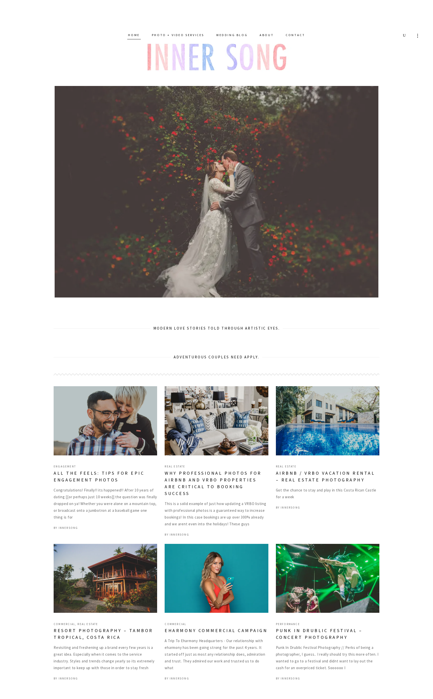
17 (236, 297)
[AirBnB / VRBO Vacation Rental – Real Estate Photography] (327, 431)
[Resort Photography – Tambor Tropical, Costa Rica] (105, 589)
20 (254, 297)
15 (225, 297)
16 (231, 297)
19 (248, 297)
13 (213, 297)
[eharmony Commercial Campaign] (216, 589)
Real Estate (175, 477)
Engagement (65, 477)
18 (242, 297)
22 (265, 297)
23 (271, 297)
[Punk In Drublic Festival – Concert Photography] (327, 589)
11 (202, 297)
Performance (288, 635)
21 (259, 297)
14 (219, 297)
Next (386, 189)
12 (207, 297)
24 (277, 297)
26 (288, 297)
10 (196, 297)
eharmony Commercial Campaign (216, 641)
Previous (47, 189)
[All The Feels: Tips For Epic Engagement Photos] (105, 431)
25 (282, 297)
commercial (64, 635)
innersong (68, 539)
